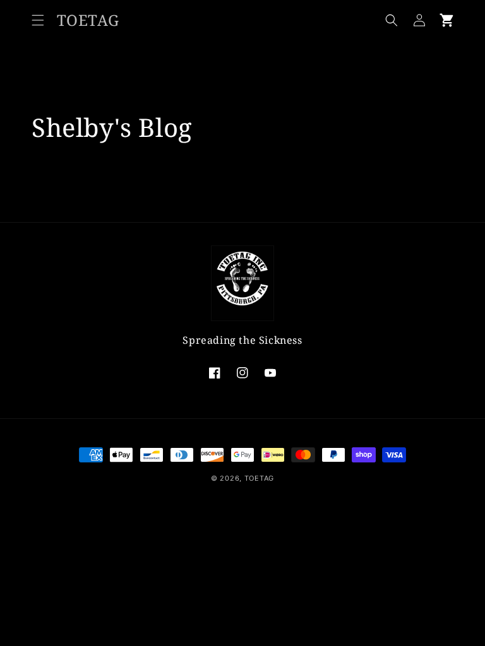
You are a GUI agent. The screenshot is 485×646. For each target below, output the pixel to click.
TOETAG (259, 478)
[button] (38, 20)
